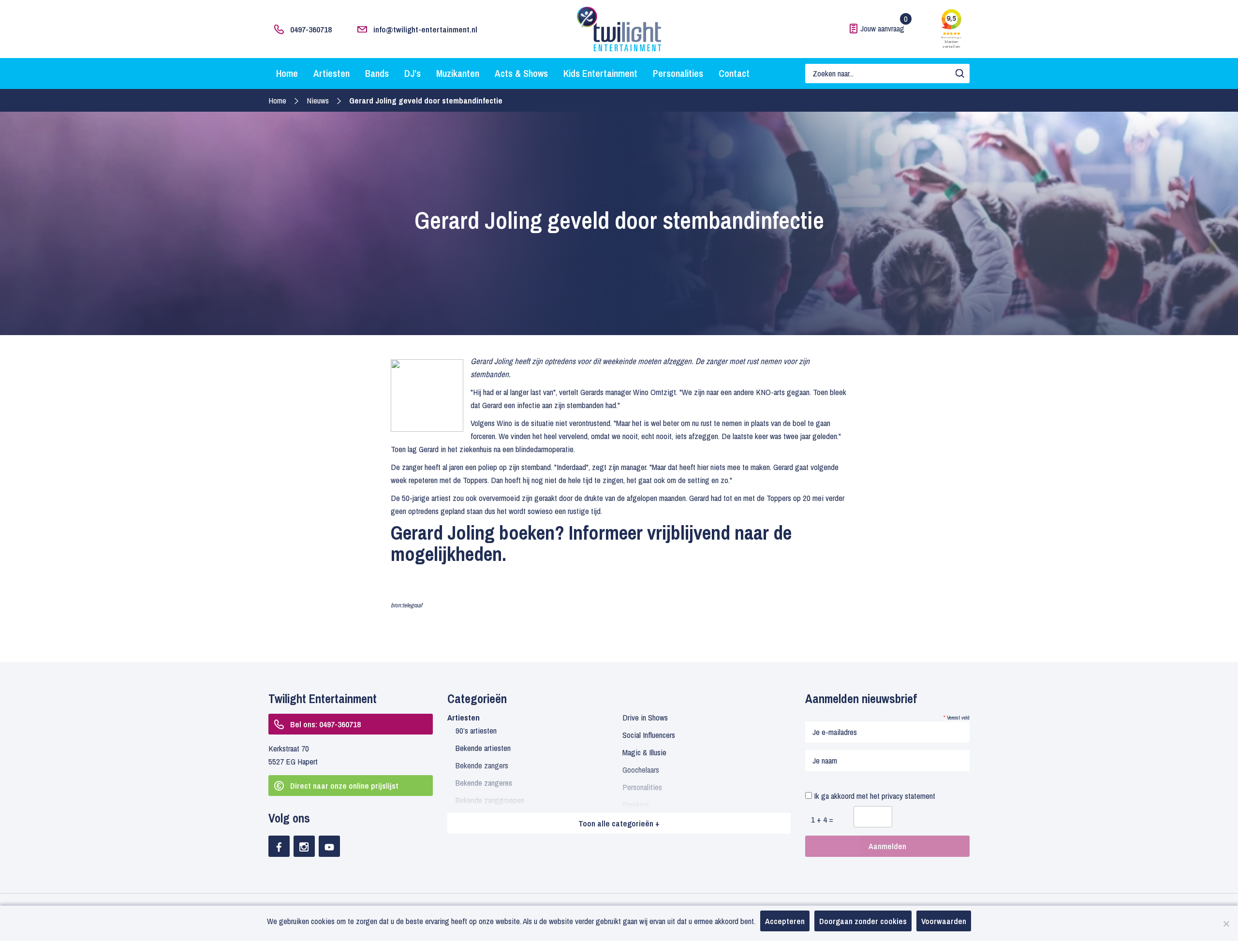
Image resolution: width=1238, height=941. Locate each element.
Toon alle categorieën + (619, 823)
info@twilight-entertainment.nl (425, 29)
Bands (377, 73)
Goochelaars (640, 769)
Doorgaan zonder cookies (863, 920)
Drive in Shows (645, 717)
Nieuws (318, 100)
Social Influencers (648, 734)
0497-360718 (311, 29)
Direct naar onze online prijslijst (344, 785)
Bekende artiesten (483, 747)
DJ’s (412, 73)
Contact (734, 73)
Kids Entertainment (600, 73)
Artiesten (331, 73)
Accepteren (785, 920)
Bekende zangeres (484, 782)
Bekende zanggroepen (490, 800)
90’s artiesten (476, 730)
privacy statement (908, 795)
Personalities (678, 73)
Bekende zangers (482, 765)
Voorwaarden (943, 920)
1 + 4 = (822, 819)
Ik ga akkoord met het (873, 795)
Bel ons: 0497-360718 (325, 724)
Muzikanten (457, 73)
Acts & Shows (521, 73)
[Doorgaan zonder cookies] (1226, 923)
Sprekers (635, 804)
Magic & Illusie (644, 752)
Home (287, 73)
